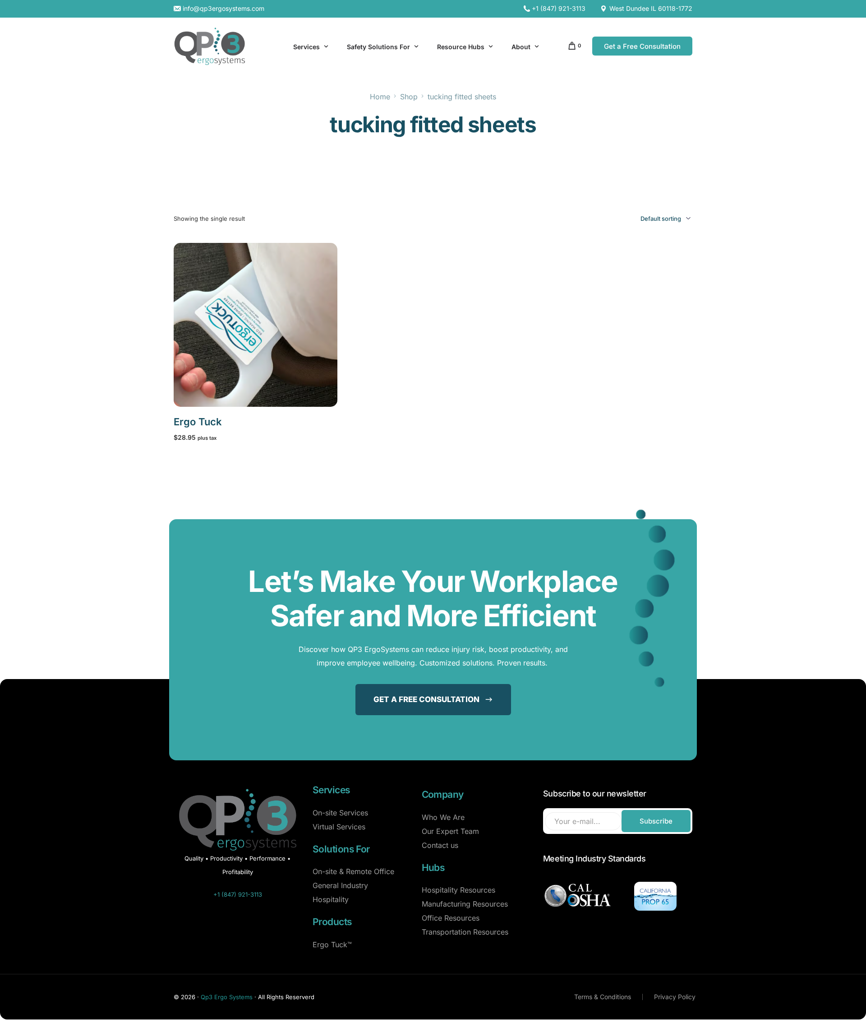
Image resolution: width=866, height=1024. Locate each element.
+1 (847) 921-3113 (558, 8)
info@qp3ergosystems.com (223, 8)
